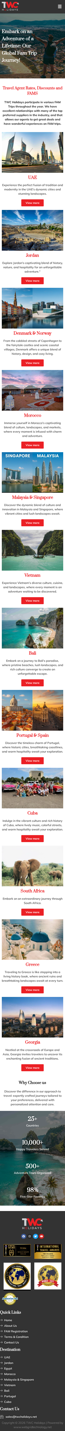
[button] (60, 6)
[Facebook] (23, 1236)
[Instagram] (29, 1236)
